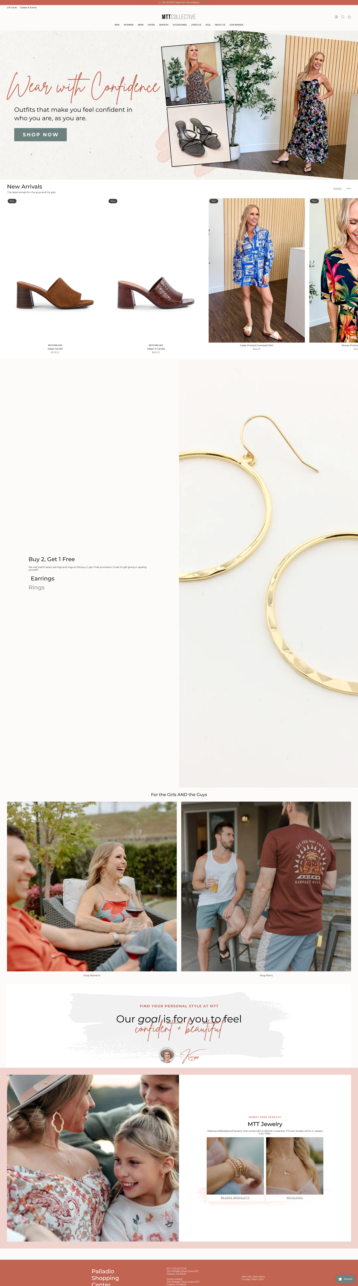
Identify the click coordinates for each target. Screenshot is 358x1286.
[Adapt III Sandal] (156, 270)
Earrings (42, 578)
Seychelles (55, 345)
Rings (37, 587)
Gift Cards (12, 7)
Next (354, 270)
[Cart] (349, 17)
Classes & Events (28, 7)
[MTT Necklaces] (294, 1165)
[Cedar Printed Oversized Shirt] (257, 270)
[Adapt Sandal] (55, 270)
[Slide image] (179, 105)
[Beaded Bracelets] (235, 1165)
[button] (117, 25)
